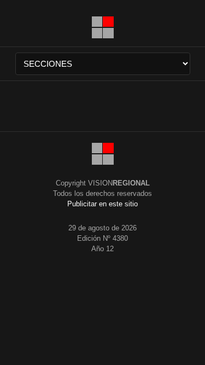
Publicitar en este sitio (102, 204)
